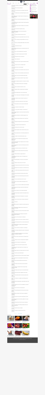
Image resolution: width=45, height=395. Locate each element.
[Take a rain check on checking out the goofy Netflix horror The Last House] (9, 40)
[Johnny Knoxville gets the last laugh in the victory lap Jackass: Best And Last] (9, 122)
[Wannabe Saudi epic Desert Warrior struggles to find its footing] (9, 273)
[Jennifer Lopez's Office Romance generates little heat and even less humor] (9, 171)
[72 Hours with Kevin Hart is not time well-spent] (9, 68)
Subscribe (16, 338)
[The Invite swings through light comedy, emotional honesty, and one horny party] (9, 130)
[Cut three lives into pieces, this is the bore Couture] (9, 128)
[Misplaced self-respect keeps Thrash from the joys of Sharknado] (9, 303)
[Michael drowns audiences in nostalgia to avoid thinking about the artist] (9, 279)
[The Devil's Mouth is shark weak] (9, 60)
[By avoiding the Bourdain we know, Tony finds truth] (9, 57)
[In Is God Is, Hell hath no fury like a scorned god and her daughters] (9, 240)
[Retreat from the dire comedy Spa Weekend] (9, 8)
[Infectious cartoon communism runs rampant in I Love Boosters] (9, 228)
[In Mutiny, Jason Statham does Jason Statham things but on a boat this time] (9, 14)
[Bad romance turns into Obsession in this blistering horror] (9, 243)
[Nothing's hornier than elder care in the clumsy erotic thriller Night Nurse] (9, 105)
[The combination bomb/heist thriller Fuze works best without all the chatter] (9, 276)
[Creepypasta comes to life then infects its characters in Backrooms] (9, 200)
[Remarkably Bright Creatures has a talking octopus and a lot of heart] (9, 251)
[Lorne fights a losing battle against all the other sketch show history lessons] (9, 291)
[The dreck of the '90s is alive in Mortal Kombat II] (9, 254)
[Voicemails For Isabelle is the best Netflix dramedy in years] (9, 137)
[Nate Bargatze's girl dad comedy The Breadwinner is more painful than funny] (9, 197)
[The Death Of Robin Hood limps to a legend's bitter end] (9, 154)
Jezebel (11, 0)
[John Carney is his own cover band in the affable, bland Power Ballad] (9, 185)
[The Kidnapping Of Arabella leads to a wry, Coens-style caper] (9, 93)
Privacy (28, 338)
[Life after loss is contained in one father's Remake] (9, 108)
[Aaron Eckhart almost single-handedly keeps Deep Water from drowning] (9, 261)
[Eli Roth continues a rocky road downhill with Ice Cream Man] (9, 52)
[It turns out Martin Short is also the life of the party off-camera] (9, 245)
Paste (7, 0)
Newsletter (21, 338)
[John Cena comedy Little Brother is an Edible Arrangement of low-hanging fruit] (9, 116)
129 (19, 313)
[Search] (7, 3)
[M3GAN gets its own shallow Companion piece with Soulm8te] (9, 55)
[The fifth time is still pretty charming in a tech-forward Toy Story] (9, 149)
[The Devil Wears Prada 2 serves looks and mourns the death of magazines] (9, 264)
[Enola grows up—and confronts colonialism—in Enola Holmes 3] (9, 110)
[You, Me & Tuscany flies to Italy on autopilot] (9, 308)
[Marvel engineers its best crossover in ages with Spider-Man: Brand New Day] (9, 62)
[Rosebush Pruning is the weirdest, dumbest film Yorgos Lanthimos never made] (9, 79)
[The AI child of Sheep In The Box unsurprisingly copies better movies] (9, 73)
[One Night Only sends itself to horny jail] (9, 46)
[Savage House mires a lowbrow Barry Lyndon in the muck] (9, 180)
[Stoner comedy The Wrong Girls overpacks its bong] (9, 29)
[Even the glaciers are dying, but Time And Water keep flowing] (9, 191)
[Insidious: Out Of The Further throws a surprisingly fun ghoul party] (9, 11)
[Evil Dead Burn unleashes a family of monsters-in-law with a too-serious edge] (9, 99)
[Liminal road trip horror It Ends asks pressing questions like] (9, 20)
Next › (21, 313)
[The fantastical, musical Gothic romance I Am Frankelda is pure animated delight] (9, 157)
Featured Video (32, 13)
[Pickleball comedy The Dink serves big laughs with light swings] (9, 76)
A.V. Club (9, 0)
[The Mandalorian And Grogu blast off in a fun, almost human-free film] (9, 223)
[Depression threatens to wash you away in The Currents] (9, 163)
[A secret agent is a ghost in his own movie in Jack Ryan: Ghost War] (9, 220)
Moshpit (17, 0)
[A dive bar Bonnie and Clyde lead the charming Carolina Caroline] (9, 174)
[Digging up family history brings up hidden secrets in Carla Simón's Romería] (9, 119)
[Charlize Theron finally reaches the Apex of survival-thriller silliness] (9, 271)
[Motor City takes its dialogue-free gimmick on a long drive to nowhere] (9, 82)
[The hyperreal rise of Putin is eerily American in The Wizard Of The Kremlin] (9, 237)
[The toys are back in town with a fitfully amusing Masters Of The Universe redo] (9, 182)
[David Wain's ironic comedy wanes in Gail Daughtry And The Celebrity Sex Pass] (9, 96)
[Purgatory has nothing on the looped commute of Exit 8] (9, 311)
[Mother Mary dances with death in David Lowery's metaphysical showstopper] (9, 294)
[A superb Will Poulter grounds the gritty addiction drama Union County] (9, 38)
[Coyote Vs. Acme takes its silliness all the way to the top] (9, 35)
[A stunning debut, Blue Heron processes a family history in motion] (9, 297)
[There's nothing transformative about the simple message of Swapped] (9, 256)
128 (18, 313)
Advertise (18, 338)
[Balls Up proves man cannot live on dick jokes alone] (9, 288)
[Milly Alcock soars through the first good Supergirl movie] (9, 125)
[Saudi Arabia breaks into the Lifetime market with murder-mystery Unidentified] (9, 151)
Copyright (26, 338)
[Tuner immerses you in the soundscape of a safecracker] (9, 218)
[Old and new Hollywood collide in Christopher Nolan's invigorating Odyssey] (9, 90)
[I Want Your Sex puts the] (9, 65)
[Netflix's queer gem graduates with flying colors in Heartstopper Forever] (9, 84)
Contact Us (31, 338)
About (13, 338)
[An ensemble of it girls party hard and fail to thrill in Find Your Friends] (9, 166)
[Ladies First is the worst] (9, 202)
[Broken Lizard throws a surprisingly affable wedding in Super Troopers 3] (9, 43)
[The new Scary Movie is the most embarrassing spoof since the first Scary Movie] (9, 177)
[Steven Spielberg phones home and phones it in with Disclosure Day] (9, 168)
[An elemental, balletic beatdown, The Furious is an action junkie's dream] (9, 160)
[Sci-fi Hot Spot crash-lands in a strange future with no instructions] (9, 6)
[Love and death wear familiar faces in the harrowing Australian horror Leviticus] (9, 134)
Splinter (13, 0)
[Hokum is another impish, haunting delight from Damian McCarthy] (9, 259)
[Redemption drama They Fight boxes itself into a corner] (9, 87)
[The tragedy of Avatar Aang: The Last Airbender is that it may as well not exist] (9, 70)
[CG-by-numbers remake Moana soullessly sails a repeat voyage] (9, 102)
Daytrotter (15, 0)
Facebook (23, 338)
